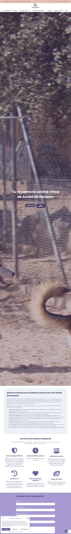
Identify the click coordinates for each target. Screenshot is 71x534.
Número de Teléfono (21, 513)
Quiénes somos (58, 10)
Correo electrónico (21, 507)
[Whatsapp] (59, 2)
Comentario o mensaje (21, 525)
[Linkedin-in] (61, 2)
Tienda (50, 10)
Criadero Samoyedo (38, 10)
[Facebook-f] (55, 2)
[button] (28, 518)
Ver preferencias (24, 529)
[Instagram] (57, 2)
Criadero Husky (24, 10)
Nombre (18, 501)
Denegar (15, 529)
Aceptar (6, 529)
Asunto (18, 519)
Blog (66, 10)
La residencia (7, 10)
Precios (15, 10)
